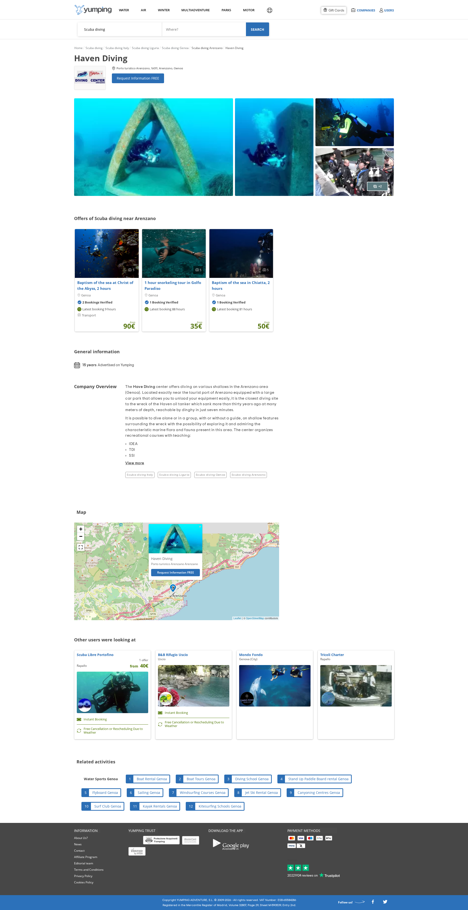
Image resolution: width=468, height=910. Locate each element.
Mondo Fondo (251, 655)
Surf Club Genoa (107, 806)
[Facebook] (372, 903)
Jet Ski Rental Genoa (261, 792)
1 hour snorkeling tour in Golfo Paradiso (173, 285)
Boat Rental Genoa (152, 779)
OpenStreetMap (255, 618)
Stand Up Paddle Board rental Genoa (318, 779)
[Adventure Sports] (93, 10)
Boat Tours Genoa (201, 779)
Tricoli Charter (332, 655)
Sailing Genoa (149, 792)
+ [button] (80, 529)
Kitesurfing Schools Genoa (220, 806)
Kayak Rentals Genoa (160, 806)
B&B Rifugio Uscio (173, 655)
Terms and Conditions (89, 870)
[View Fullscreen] (80, 547)
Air (143, 10)
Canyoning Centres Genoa (319, 792)
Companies (366, 10)
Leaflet (237, 618)
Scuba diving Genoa (210, 474)
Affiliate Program (85, 857)
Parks (226, 10)
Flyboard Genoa (105, 792)
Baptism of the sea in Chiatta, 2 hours (241, 285)
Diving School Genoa (252, 779)
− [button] (80, 536)
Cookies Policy (83, 882)
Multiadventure (194, 10)
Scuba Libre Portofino (95, 655)
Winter (163, 10)
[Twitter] (385, 903)
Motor (248, 10)
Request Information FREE (138, 78)
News (78, 844)
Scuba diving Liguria (174, 474)
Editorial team (83, 863)
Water (124, 10)
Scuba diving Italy (140, 474)
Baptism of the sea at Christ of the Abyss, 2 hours (105, 285)
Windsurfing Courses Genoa (202, 792)
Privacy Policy (83, 876)
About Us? (81, 838)
